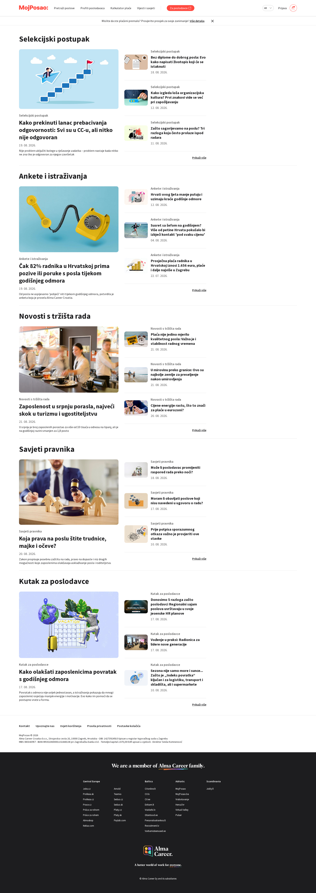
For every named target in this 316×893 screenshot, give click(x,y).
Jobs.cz (87, 788)
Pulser (179, 815)
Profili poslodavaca (92, 8)
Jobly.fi (210, 788)
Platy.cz (118, 809)
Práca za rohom (91, 809)
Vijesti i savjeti (146, 8)
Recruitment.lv (152, 825)
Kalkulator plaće (120, 8)
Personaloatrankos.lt (155, 820)
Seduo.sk (118, 804)
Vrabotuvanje (182, 799)
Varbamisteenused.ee (155, 831)
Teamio (117, 794)
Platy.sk (118, 815)
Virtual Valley (182, 809)
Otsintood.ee (151, 815)
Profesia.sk (88, 794)
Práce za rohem (91, 815)
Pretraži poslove (64, 8)
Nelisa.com (88, 825)
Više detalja (197, 21)
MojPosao (181, 788)
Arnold (117, 788)
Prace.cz (87, 804)
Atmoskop (88, 820)
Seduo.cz (118, 799)
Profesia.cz (88, 799)
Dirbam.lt (149, 804)
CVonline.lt (150, 788)
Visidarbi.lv (150, 809)
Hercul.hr (180, 804)
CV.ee (147, 799)
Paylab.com (120, 820)
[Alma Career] (158, 851)
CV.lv (147, 794)
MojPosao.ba (182, 794)
